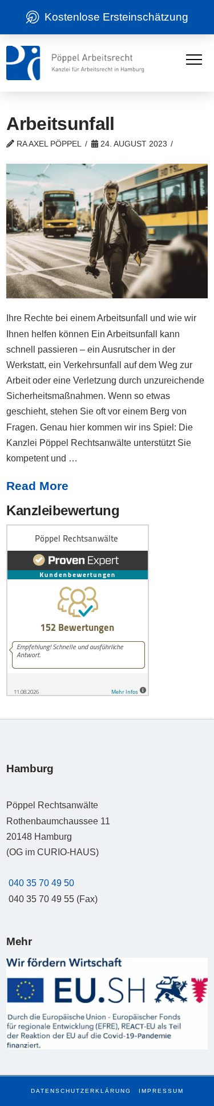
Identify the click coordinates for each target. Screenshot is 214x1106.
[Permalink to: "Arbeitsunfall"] (107, 231)
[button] (194, 59)
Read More (37, 485)
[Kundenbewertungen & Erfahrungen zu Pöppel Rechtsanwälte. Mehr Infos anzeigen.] (77, 610)
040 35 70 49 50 (41, 883)
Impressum (161, 1091)
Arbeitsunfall (60, 123)
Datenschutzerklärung (81, 1091)
